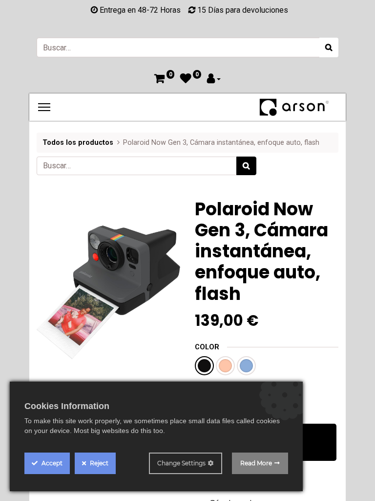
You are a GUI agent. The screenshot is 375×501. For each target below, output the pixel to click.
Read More (256, 463)
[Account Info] (214, 79)
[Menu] (44, 107)
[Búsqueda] (328, 47)
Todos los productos (77, 142)
